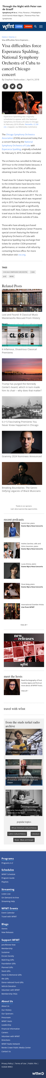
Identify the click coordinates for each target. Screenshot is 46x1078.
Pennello (28, 124)
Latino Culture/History (17, 834)
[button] (35, 26)
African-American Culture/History (24, 828)
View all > (24, 625)
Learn (12, 509)
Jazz (4, 276)
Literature (35, 834)
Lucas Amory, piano (28, 564)
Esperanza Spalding (11, 149)
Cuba (33, 272)
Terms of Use (20, 1063)
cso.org (21, 254)
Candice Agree (26, 683)
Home (4, 37)
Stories (12, 37)
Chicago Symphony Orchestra (15, 272)
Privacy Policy (7, 1063)
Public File (32, 1063)
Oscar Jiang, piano (28, 584)
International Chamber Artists (32, 604)
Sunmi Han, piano (28, 523)
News (12, 276)
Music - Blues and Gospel (24, 840)
